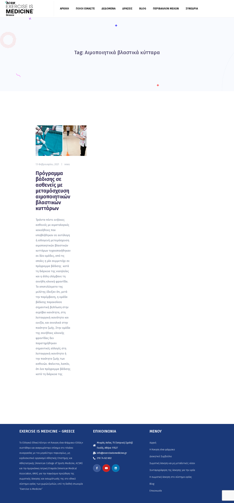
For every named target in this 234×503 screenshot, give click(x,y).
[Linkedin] (116, 468)
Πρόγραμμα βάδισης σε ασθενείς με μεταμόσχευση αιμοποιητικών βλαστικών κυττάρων (53, 190)
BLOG (142, 8)
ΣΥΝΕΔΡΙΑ (192, 8)
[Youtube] (106, 468)
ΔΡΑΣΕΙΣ (127, 8)
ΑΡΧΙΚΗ (64, 8)
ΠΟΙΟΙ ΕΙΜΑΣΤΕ (85, 8)
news (67, 164)
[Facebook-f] (97, 468)
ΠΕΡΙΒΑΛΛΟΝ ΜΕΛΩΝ (166, 8)
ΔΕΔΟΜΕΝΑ (108, 8)
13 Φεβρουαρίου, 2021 (47, 164)
